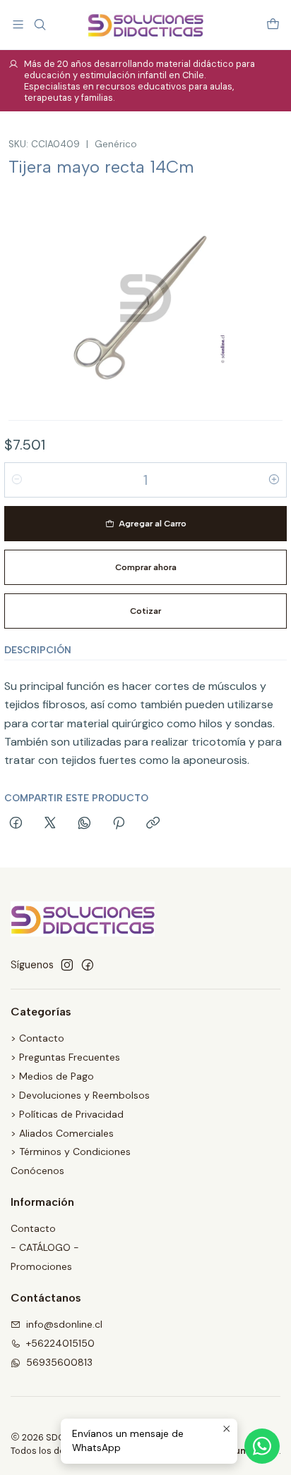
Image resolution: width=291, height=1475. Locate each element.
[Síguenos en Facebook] (88, 965)
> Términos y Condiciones (71, 1151)
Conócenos (37, 1170)
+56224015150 (60, 1343)
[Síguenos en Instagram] (67, 965)
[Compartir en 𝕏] (50, 824)
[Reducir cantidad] (17, 480)
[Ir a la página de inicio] (145, 25)
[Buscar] (39, 24)
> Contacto (37, 1038)
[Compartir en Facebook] (16, 824)
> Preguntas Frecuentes (65, 1057)
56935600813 (59, 1362)
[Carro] (273, 24)
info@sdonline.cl (64, 1324)
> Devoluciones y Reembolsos (80, 1095)
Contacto (33, 1228)
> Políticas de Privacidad (67, 1114)
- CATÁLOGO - (45, 1247)
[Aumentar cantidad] (274, 480)
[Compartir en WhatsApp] (84, 824)
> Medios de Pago (52, 1076)
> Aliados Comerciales (62, 1133)
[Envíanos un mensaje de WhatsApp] (262, 1446)
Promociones (41, 1266)
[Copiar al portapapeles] (153, 824)
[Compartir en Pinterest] (119, 824)
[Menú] (18, 24)
